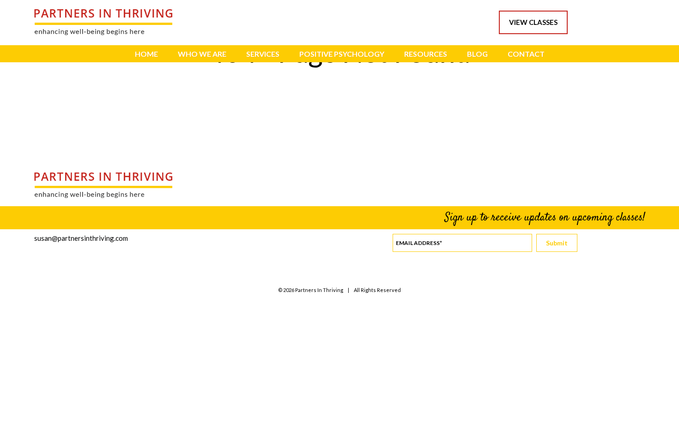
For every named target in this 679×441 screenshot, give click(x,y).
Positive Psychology (341, 53)
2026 (288, 290)
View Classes (533, 22)
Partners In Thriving (319, 290)
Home (146, 53)
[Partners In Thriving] (103, 32)
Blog (477, 53)
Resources (425, 53)
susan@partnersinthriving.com (81, 238)
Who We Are (202, 53)
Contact (526, 53)
